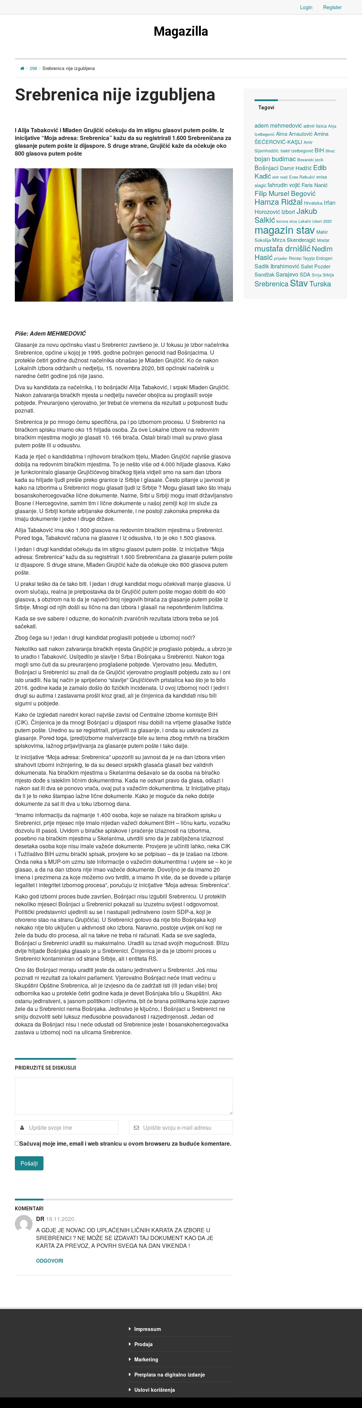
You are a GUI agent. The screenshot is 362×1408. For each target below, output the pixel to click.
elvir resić (280, 177)
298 (33, 68)
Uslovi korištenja (154, 1389)
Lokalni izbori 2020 (315, 221)
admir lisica (315, 125)
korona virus (286, 221)
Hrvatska (313, 202)
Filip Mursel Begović (285, 193)
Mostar (323, 240)
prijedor (280, 258)
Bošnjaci (267, 167)
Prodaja (143, 1344)
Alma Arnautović (294, 133)
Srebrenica (271, 283)
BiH (319, 150)
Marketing (146, 1359)
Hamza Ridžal (279, 201)
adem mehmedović (278, 125)
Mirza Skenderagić (294, 239)
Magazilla (181, 31)
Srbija (328, 275)
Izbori (288, 211)
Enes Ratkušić (302, 177)
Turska (320, 283)
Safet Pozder (316, 266)
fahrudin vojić (284, 184)
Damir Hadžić (296, 167)
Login (306, 7)
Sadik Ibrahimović (277, 266)
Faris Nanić (315, 184)
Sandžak (264, 274)
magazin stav (285, 229)
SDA (305, 274)
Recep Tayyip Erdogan (311, 258)
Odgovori (49, 1260)
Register (332, 7)
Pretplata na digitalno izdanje (169, 1374)
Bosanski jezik (310, 159)
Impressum (147, 1328)
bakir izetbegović (297, 150)
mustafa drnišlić (282, 248)
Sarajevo (287, 274)
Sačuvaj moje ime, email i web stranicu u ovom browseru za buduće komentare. (125, 1143)
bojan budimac (275, 158)
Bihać (330, 150)
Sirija (316, 275)
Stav (299, 282)
